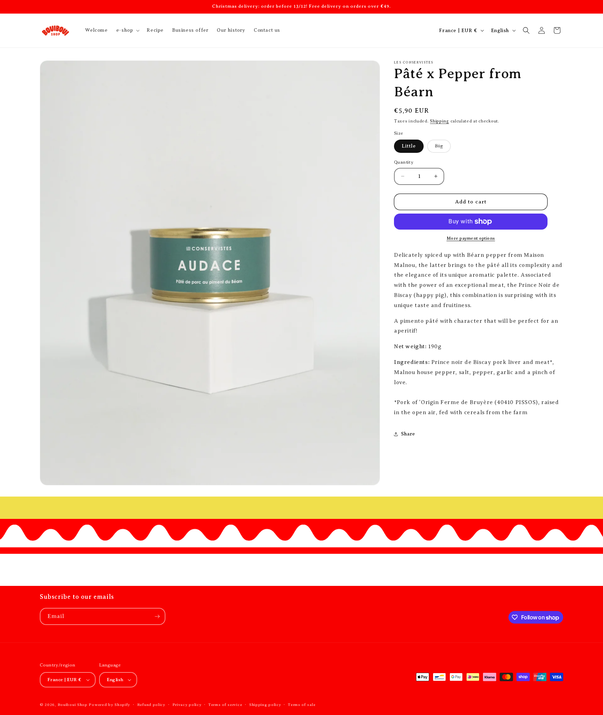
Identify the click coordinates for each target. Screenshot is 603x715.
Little (409, 146)
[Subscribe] (157, 616)
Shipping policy (265, 704)
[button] (127, 30)
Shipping (439, 121)
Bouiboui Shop (73, 704)
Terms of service (225, 704)
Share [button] (408, 434)
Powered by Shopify (109, 704)
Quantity (404, 162)
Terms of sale (301, 704)
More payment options (471, 238)
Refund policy (151, 704)
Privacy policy (187, 704)
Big (443, 148)
